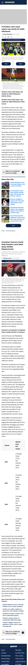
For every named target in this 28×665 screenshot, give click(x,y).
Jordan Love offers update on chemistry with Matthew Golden (13, 610)
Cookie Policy (5, 661)
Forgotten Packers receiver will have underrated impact (13, 614)
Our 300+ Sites (19, 653)
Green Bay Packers (10, 230)
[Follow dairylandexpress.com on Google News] (23, 172)
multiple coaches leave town (10, 290)
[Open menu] (2, 2)
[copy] (11, 37)
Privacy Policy (5, 658)
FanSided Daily (5, 656)
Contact (3, 653)
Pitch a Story (19, 656)
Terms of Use (19, 658)
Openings (18, 650)
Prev (6, 64)
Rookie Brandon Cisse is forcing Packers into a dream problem (13, 605)
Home (3, 230)
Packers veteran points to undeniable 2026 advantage (12, 619)
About (3, 650)
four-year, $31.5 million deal (10, 351)
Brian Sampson (7, 34)
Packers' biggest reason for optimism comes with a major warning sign (12, 624)
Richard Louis (7, 258)
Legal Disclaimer (20, 661)
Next (20, 64)
